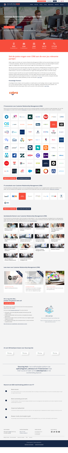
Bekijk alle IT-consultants (54, 189)
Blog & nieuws (50, 4)
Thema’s (41, 4)
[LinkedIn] (52, 436)
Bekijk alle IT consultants (10, 208)
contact (10, 436)
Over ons (61, 4)
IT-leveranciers (24, 109)
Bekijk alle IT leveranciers (10, 178)
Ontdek (31, 4)
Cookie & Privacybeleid (39, 449)
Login (55, 1)
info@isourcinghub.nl (23, 437)
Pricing (45, 4)
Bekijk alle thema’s (33, 220)
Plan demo (49, 1)
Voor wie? (36, 4)
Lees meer (39, 77)
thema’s (7, 109)
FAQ (26, 441)
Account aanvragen (41, 1)
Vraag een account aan (15, 310)
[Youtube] (59, 436)
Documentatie (13, 441)
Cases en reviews (20, 441)
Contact (30, 441)
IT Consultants (37, 438)
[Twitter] (54, 436)
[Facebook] (57, 436)
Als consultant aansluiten (24, 208)
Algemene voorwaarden (29, 449)
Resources (57, 4)
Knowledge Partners (38, 436)
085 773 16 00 (22, 436)
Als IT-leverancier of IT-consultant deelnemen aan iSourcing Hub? (20, 30)
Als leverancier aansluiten (24, 178)
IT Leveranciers (37, 437)
